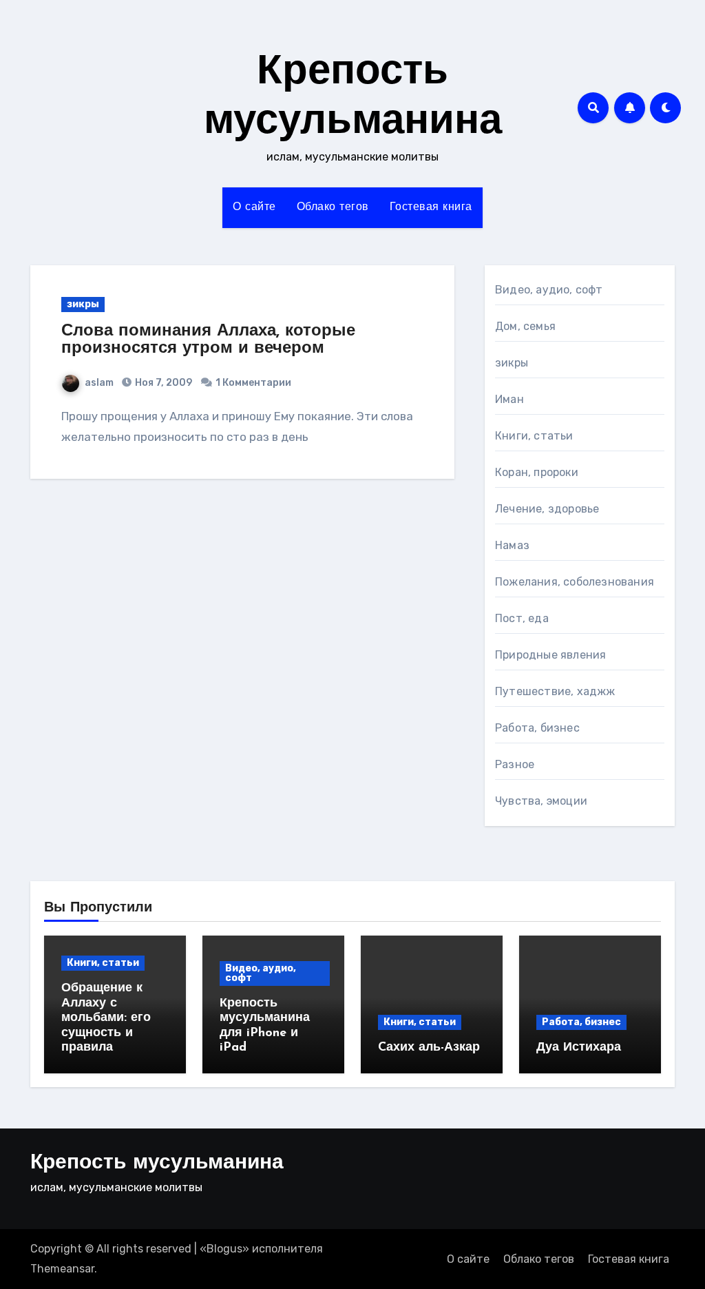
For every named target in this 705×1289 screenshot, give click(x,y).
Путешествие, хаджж (555, 691)
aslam (99, 383)
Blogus (224, 1248)
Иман (509, 399)
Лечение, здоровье (547, 508)
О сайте (254, 207)
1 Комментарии (253, 383)
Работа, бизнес (537, 727)
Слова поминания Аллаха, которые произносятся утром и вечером (208, 340)
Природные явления (550, 654)
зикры (83, 304)
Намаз (512, 545)
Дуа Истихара (578, 1048)
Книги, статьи (534, 435)
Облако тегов (333, 207)
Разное (514, 764)
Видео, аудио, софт (549, 289)
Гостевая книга (431, 207)
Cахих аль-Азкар (429, 1048)
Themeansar (62, 1268)
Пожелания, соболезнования (574, 581)
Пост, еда (522, 618)
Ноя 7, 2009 (162, 383)
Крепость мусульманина (157, 1163)
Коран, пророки (536, 472)
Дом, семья (525, 326)
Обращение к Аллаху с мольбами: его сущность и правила (106, 1018)
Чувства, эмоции (541, 800)
